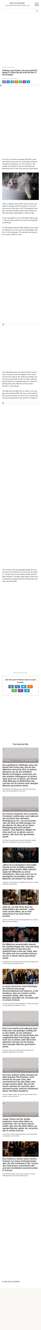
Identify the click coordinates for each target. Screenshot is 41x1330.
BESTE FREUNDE (17, 3)
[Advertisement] (20, 39)
